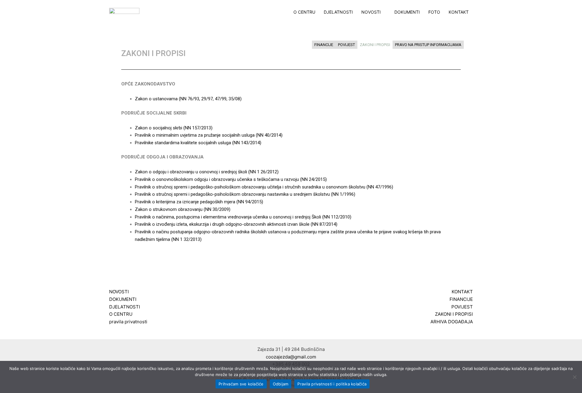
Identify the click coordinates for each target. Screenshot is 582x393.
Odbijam (281, 383)
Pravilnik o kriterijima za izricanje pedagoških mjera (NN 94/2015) (199, 202)
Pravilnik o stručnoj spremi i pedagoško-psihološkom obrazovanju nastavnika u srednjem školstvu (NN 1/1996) (245, 194)
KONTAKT (459, 12)
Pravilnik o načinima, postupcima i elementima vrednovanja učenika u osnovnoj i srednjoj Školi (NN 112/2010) (243, 217)
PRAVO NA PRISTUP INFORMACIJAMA (428, 44)
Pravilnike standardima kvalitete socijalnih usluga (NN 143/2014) (198, 142)
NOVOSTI (371, 12)
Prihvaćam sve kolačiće (241, 383)
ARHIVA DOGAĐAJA (451, 322)
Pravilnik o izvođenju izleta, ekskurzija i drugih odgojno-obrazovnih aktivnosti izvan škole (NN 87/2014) (236, 224)
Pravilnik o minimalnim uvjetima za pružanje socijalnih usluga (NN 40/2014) (209, 135)
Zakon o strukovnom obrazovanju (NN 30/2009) (182, 209)
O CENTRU (304, 12)
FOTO (434, 12)
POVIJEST (346, 44)
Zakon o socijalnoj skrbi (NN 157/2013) (173, 128)
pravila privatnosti (128, 322)
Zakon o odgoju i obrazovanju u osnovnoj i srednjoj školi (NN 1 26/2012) (207, 172)
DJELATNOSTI (338, 12)
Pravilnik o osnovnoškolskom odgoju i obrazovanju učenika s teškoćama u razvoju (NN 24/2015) (231, 179)
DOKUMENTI (407, 12)
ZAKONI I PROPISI (375, 44)
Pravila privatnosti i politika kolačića (331, 383)
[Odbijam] (574, 377)
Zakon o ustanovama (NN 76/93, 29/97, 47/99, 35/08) (188, 99)
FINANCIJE (323, 44)
